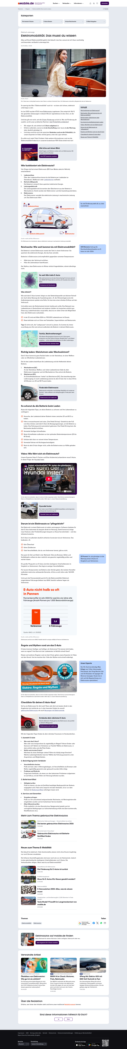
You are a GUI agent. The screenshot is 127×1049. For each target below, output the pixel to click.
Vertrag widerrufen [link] (35, 1033)
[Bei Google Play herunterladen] (94, 1045)
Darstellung (34, 1041)
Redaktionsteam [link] (69, 1004)
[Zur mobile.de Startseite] (33, 3)
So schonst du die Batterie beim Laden (92, 122)
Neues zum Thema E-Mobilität (89, 137)
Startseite (20, 9)
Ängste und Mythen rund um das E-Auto (92, 132)
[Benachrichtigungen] (90, 3)
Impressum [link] (21, 1033)
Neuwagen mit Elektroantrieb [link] (54, 710)
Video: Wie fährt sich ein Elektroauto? (91, 125)
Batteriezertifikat (37, 790)
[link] (93, 3)
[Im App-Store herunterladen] (81, 1045)
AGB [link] (27, 1033)
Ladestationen (49, 180)
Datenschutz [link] (52, 1033)
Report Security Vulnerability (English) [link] (29, 1035)
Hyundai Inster (39, 460)
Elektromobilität (26, 923)
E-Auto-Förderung (48, 120)
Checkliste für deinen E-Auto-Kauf (90, 134)
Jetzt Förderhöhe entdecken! (59, 122)
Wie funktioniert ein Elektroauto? (90, 110)
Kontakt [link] (45, 1033)
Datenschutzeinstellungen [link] (65, 1033)
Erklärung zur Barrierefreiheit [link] (83, 1033)
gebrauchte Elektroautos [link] (29, 710)
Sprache (20, 1041)
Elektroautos (47, 111)
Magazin (27, 9)
